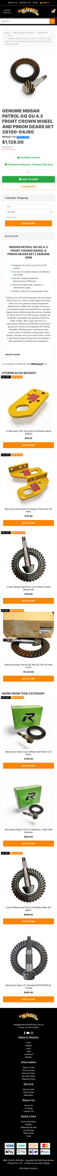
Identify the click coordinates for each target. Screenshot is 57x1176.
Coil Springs (28, 1130)
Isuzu (28, 1048)
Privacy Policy (28, 1070)
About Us (28, 1105)
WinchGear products (28, 1168)
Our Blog (29, 1108)
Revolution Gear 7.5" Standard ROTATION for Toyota (28, 986)
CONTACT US (25, 3)
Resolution (28, 1095)
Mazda (28, 1057)
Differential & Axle (28, 1127)
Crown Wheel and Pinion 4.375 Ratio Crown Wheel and (29, 588)
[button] (28, 186)
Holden (28, 1045)
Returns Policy (28, 1073)
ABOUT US (12, 3)
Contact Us (29, 1111)
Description (11, 236)
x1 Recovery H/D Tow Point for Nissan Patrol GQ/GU (28, 432)
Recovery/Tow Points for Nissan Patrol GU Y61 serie (28, 510)
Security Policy (28, 1076)
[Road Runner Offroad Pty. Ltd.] (28, 10)
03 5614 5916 (31, 1027)
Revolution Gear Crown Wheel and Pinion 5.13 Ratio (28, 753)
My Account (28, 1089)
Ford (29, 1042)
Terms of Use (28, 1067)
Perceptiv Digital (42, 1163)
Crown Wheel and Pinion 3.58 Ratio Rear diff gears (28, 908)
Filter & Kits (29, 1133)
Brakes (28, 1124)
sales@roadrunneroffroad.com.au (28, 1024)
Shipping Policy (29, 1079)
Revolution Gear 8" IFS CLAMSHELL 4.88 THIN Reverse (28, 831)
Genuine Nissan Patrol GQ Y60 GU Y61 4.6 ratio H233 (28, 666)
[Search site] (52, 21)
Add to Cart (30, 179)
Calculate (29, 223)
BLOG (35, 3)
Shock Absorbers (28, 1121)
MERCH (45, 3)
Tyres (28, 1136)
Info (45, 364)
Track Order (28, 1092)
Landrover (28, 1054)
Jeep (28, 1051)
